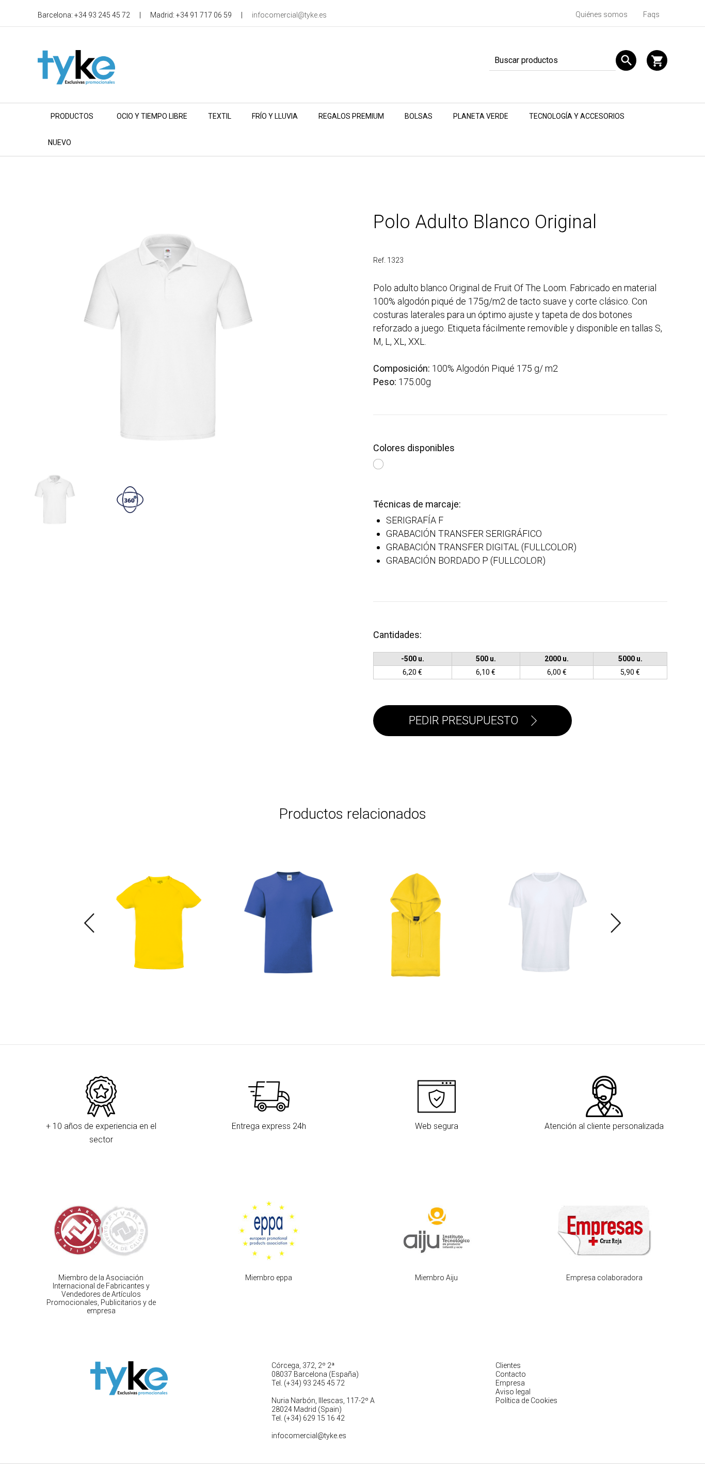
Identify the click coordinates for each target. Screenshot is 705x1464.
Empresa (510, 1383)
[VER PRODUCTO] (158, 923)
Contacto (510, 1374)
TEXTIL (219, 116)
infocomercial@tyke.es (289, 15)
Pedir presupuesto (463, 720)
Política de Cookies (526, 1400)
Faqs (651, 14)
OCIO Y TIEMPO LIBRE (152, 116)
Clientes (508, 1365)
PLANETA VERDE (480, 116)
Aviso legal (513, 1392)
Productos (72, 116)
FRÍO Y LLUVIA (275, 116)
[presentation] (89, 923)
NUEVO (59, 142)
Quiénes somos (601, 14)
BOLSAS (418, 116)
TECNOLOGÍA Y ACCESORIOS (576, 116)
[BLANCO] (379, 462)
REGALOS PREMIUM (351, 116)
